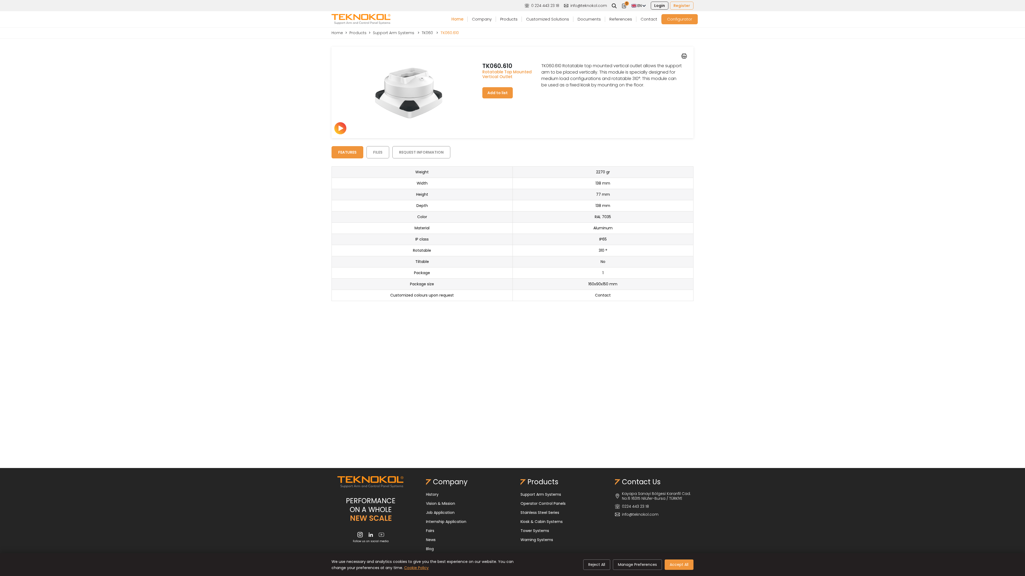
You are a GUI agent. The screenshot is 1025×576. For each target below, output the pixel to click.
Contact (649, 19)
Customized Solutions (547, 19)
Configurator (679, 19)
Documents (589, 19)
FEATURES (347, 152)
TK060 (428, 32)
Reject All (596, 564)
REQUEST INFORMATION (421, 152)
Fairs (430, 530)
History (432, 494)
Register (681, 5)
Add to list (497, 92)
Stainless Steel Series (540, 512)
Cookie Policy (416, 567)
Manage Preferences (637, 564)
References (620, 19)
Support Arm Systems (394, 32)
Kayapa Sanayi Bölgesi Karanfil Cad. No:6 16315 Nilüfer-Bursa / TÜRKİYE (656, 496)
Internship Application (446, 521)
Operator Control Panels (543, 503)
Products (509, 19)
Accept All (679, 564)
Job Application (440, 512)
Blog (430, 548)
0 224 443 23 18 (545, 5)
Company (482, 19)
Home (457, 19)
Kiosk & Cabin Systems (542, 521)
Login (659, 5)
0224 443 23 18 (635, 506)
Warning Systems (537, 539)
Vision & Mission (440, 503)
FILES (378, 152)
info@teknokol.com (588, 5)
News (431, 539)
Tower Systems (535, 530)
